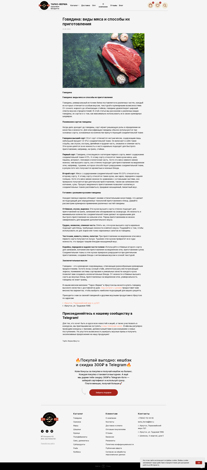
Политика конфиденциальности (120, 444)
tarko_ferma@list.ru (146, 422)
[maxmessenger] (51, 431)
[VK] (47, 431)
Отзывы (109, 433)
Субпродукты (79, 444)
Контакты (110, 422)
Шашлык (77, 429)
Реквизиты (110, 441)
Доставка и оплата (114, 426)
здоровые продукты (55, 8)
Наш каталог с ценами (111, 288)
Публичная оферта (114, 448)
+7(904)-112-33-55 (146, 418)
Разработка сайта (48, 443)
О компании (111, 418)
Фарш (75, 426)
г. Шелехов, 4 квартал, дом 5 (151, 436)
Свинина (77, 422)
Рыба (75, 448)
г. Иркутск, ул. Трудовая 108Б (151, 432)
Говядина (77, 418)
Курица (76, 433)
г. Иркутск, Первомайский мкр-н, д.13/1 (81, 303)
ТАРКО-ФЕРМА (59, 4)
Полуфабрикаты (80, 437)
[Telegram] (42, 431)
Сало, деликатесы (81, 441)
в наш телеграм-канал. (112, 326)
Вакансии (110, 437)
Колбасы (77, 452)
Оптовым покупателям (115, 429)
